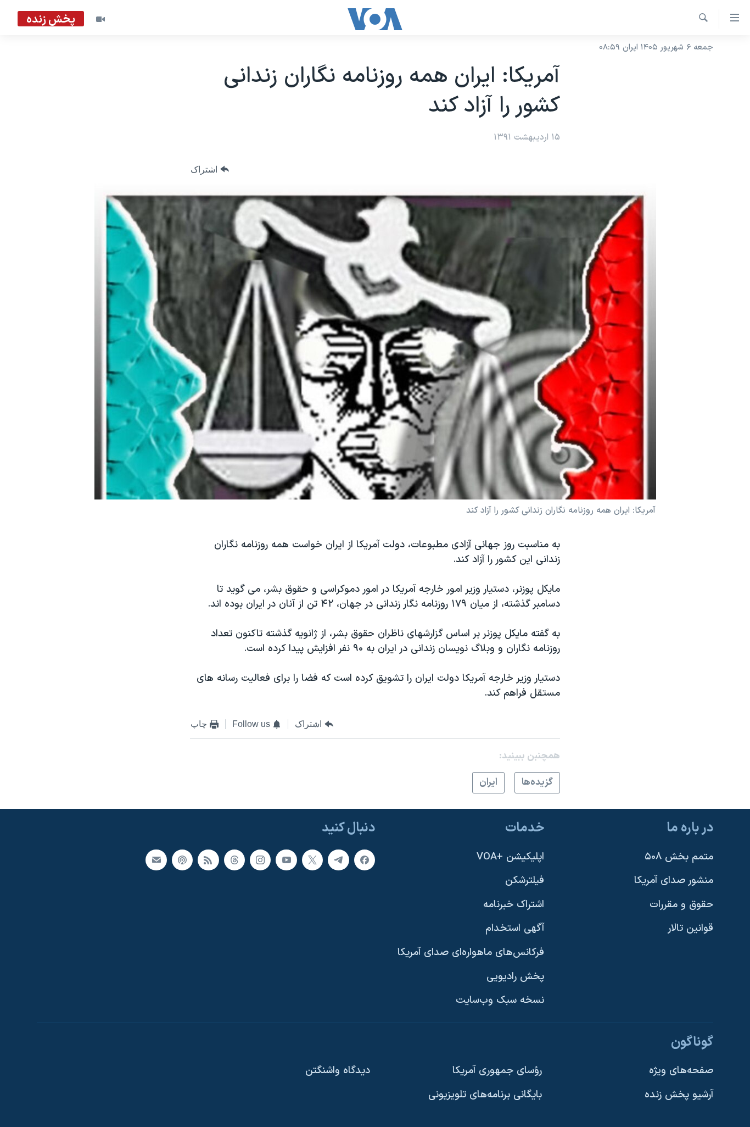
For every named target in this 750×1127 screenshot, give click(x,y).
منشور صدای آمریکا (673, 881)
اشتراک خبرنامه (513, 904)
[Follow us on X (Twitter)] (312, 860)
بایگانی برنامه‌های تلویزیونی (485, 1095)
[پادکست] (182, 860)
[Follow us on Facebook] (364, 860)
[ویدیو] (100, 19)
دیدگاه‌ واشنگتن (337, 1071)
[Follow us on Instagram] (260, 860)
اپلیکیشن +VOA (510, 857)
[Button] (210, 169)
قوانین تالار (690, 928)
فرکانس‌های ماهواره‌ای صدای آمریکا (471, 953)
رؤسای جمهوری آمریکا (497, 1071)
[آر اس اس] (208, 860)
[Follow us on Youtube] (286, 860)
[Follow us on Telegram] (338, 860)
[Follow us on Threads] (234, 860)
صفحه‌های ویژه (681, 1071)
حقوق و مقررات (681, 904)
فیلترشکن (524, 881)
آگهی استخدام (514, 928)
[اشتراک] (155, 860)
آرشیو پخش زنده (679, 1095)
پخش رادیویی (515, 976)
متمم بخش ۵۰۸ (679, 857)
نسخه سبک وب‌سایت (500, 1000)
